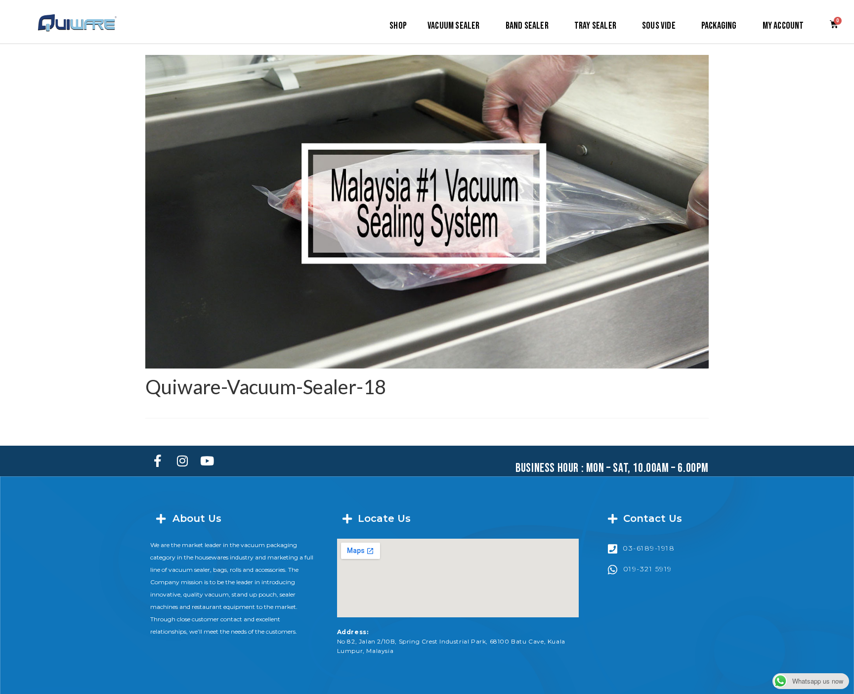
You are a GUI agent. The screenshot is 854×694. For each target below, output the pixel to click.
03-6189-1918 (649, 548)
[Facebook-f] (157, 461)
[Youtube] (207, 461)
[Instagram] (182, 461)
